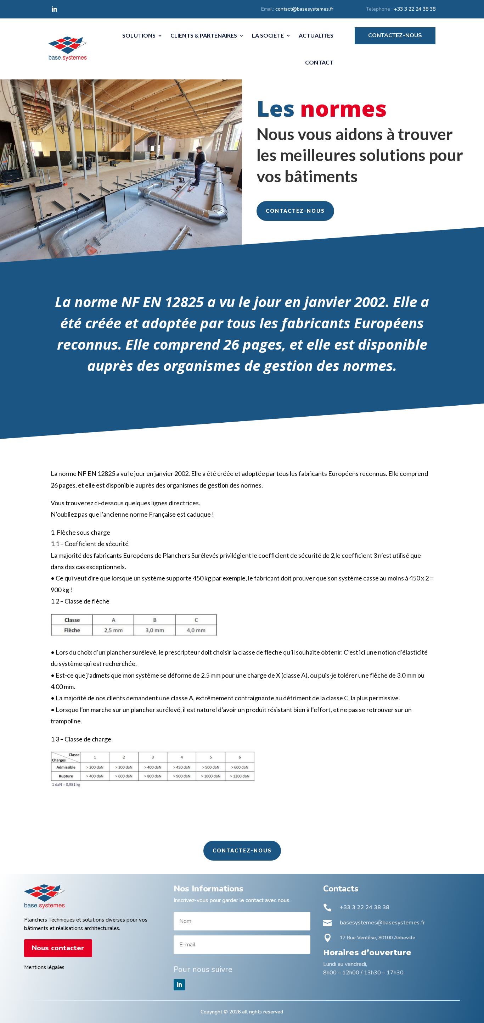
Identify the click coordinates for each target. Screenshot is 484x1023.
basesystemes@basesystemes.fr (382, 923)
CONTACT (319, 62)
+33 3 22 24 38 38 (414, 9)
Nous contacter (58, 948)
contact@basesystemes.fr (304, 9)
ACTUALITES (316, 35)
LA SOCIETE (268, 35)
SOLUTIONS (139, 35)
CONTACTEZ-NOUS (295, 211)
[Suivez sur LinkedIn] (54, 9)
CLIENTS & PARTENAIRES (203, 35)
